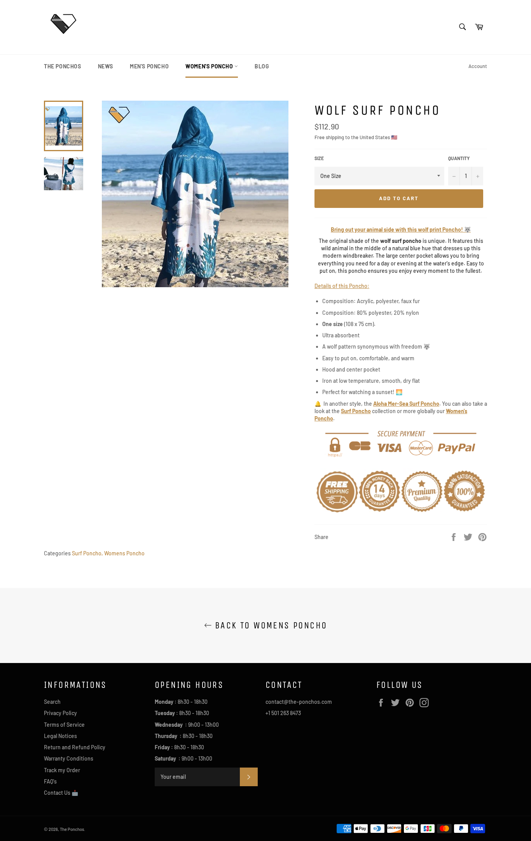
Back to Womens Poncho (269, 625)
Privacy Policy (60, 713)
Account (477, 66)
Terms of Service (64, 724)
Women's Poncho (209, 66)
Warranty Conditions (68, 758)
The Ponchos (62, 66)
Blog (262, 66)
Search (52, 701)
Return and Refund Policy (74, 747)
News (105, 66)
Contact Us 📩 (61, 792)
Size (319, 158)
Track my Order (62, 770)
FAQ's (50, 781)
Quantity (459, 158)
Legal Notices (60, 736)
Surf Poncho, (87, 553)
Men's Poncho (149, 66)
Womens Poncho (124, 553)
